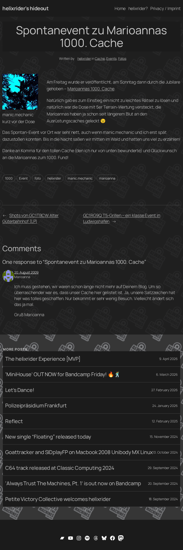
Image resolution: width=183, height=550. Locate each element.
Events (111, 58)
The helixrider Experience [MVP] (43, 359)
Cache (100, 58)
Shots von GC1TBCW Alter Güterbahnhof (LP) (30, 218)
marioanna (107, 178)
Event (23, 178)
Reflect (14, 421)
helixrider (84, 58)
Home (120, 8)
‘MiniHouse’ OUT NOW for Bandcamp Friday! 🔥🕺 (63, 374)
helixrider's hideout (25, 8)
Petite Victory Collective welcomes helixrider (58, 499)
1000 (9, 178)
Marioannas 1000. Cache (90, 88)
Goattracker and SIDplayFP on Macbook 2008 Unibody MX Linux (79, 452)
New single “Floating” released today (48, 437)
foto (38, 178)
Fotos (122, 58)
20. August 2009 (26, 272)
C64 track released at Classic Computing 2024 (59, 468)
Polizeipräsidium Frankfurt (35, 405)
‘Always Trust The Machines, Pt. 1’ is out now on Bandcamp (73, 483)
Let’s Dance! (19, 390)
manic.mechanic (80, 178)
